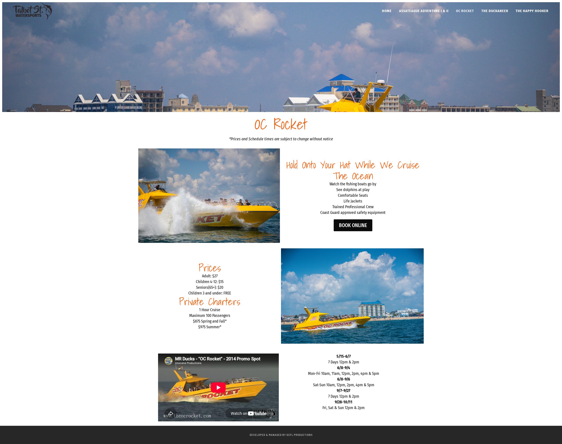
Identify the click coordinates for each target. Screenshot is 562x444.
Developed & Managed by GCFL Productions (281, 435)
